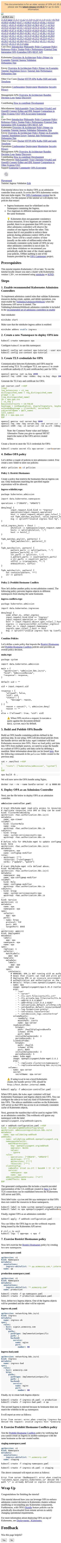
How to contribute (22, 103)
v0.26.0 (12, 38)
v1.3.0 (29, 20)
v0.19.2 (12, 41)
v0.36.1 (43, 33)
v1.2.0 (35, 20)
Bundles (47, 95)
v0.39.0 (20, 33)
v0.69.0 (4, 22)
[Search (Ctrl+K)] (6, 174)
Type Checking (36, 108)
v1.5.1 (16, 20)
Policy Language (43, 46)
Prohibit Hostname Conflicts (18, 647)
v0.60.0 (20, 25)
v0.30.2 (35, 36)
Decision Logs (8, 97)
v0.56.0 (50, 25)
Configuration (18, 87)
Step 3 (47, 1189)
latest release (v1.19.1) (34, 7)
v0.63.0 (50, 22)
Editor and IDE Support (29, 111)
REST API (37, 52)
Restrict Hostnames (50, 644)
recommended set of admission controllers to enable (31, 310)
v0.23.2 (35, 38)
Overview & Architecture (24, 57)
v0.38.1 (27, 33)
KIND (51, 274)
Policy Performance (34, 49)
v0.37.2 (35, 33)
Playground (6, 180)
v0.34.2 (4, 36)
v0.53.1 (20, 28)
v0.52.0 (27, 28)
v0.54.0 (12, 28)
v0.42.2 (50, 30)
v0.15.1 (43, 41)
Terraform (6, 81)
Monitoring (43, 87)
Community (24, 167)
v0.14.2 (50, 41)
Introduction (17, 46)
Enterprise (41, 114)
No (12, 1540)
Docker (20, 79)
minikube (40, 274)
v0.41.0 (4, 33)
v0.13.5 (4, 44)
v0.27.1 (4, 38)
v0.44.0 (35, 30)
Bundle (28, 1507)
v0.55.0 (4, 28)
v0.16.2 (35, 41)
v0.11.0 (20, 44)
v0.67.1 (20, 22)
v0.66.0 (27, 22)
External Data (50, 49)
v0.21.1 (50, 38)
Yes (4, 1540)
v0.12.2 (12, 44)
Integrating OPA (8, 52)
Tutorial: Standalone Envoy (14, 71)
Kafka (39, 79)
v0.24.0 (27, 38)
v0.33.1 (12, 36)
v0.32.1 (20, 36)
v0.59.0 (27, 25)
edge (26, 44)
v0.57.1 (43, 25)
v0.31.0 (27, 36)
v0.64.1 (43, 22)
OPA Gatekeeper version (37, 195)
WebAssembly (22, 108)
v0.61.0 (12, 25)
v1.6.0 (6, 20)
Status (18, 97)
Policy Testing (18, 49)
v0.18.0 (20, 41)
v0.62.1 (4, 25)
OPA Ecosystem (28, 114)
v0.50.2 (43, 28)
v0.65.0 (35, 22)
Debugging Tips (8, 63)
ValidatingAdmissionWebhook (30, 301)
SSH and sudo (50, 79)
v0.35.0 (50, 33)
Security (53, 87)
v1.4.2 (22, 20)
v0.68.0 (12, 22)
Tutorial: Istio (33, 71)
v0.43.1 (43, 30)
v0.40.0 (12, 33)
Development (37, 103)
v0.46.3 (20, 30)
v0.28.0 (50, 36)
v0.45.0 (27, 30)
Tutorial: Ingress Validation (23, 60)
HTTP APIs (30, 79)
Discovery (26, 97)
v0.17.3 (27, 41)
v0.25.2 (20, 38)
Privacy (4, 89)
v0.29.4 (43, 36)
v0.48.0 (4, 30)
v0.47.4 (12, 30)
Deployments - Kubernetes (29, 1520)
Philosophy (29, 46)
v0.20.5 (4, 41)
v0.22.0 (43, 38)
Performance (46, 71)
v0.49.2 (50, 28)
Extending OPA (24, 52)
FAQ (17, 114)
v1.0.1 (49, 20)
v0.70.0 (55, 20)
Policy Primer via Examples (45, 68)
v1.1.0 (42, 20)
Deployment (31, 87)
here (52, 751)
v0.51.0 (35, 28)
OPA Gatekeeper (38, 256)
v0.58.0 (35, 25)
